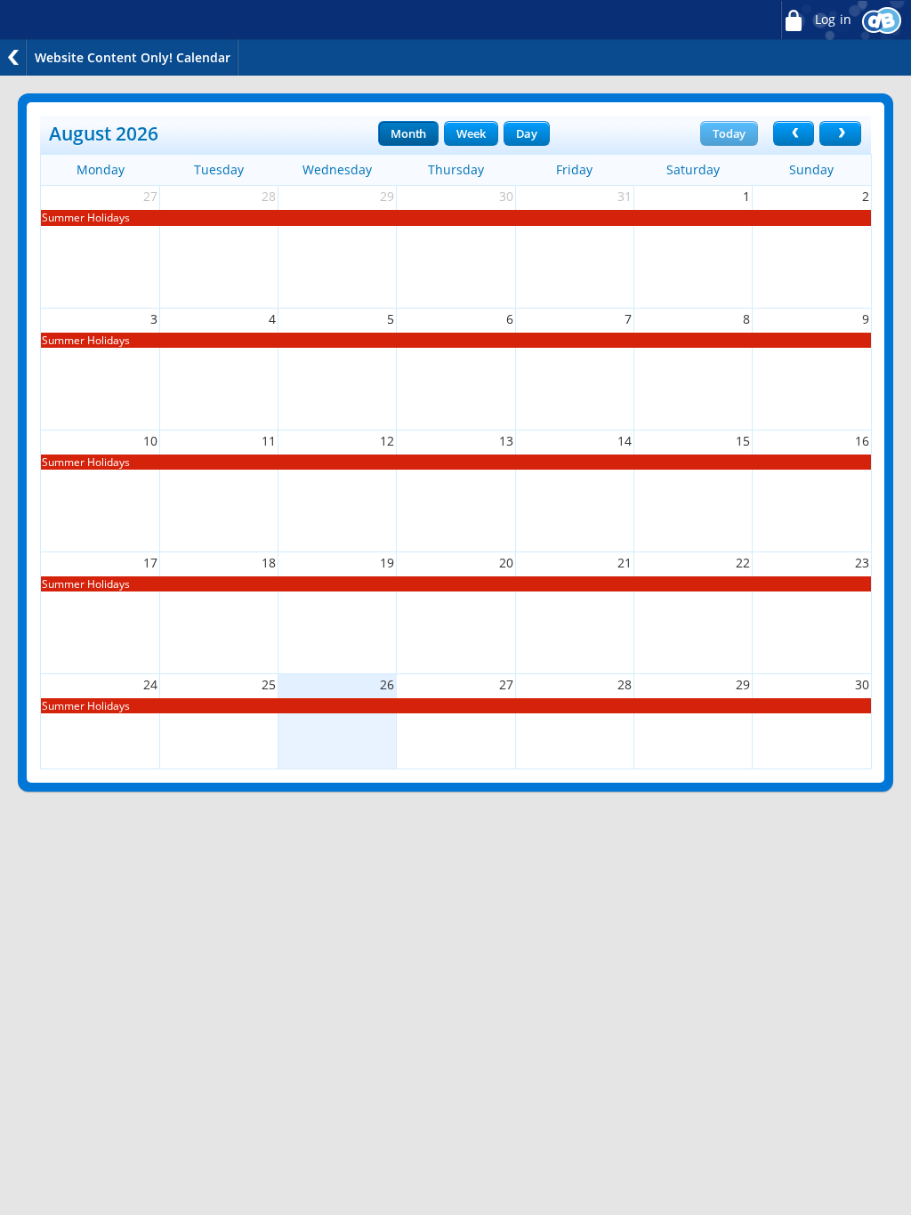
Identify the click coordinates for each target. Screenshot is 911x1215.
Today (729, 133)
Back (13, 57)
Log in (831, 20)
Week (470, 133)
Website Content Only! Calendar (132, 57)
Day (526, 133)
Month (408, 133)
